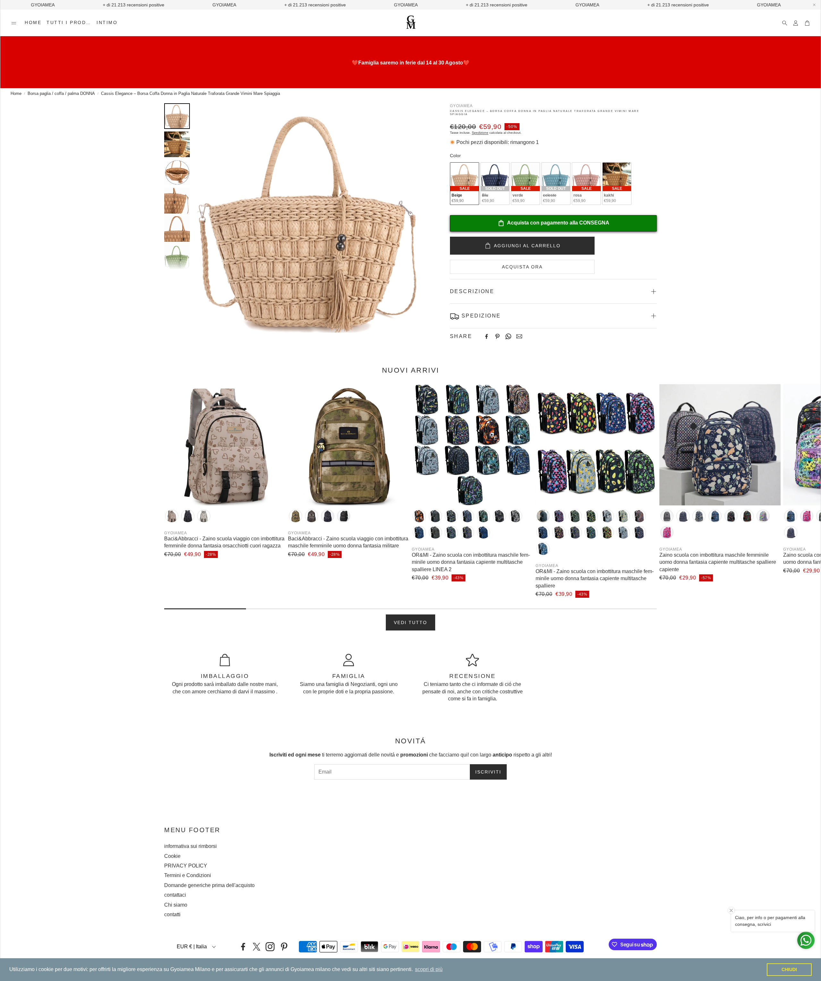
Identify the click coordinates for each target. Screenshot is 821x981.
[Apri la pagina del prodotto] (224, 444)
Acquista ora (522, 266)
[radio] (464, 183)
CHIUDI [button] (789, 969)
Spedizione (480, 132)
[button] (14, 23)
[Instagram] (270, 946)
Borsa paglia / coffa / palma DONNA (61, 93)
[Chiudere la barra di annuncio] (814, 5)
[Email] (519, 336)
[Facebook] (486, 336)
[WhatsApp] (508, 336)
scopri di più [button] (429, 969)
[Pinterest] (497, 336)
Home (16, 93)
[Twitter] (256, 947)
